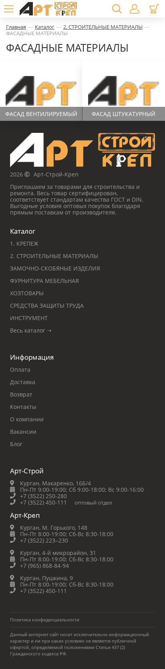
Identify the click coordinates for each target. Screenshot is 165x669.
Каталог (44, 26)
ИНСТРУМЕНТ (29, 318)
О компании (27, 419)
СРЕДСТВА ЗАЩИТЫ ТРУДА (47, 305)
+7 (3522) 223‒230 (44, 540)
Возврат (21, 394)
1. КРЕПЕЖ (24, 243)
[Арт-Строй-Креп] (82, 152)
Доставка (22, 382)
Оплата (20, 369)
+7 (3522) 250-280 (43, 496)
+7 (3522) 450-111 (43, 502)
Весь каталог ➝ (31, 330)
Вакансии (23, 431)
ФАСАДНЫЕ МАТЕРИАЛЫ (37, 33)
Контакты (23, 407)
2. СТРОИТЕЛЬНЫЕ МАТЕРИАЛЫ (103, 26)
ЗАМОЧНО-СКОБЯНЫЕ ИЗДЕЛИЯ (55, 268)
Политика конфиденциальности (44, 620)
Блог (16, 444)
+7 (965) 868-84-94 (44, 565)
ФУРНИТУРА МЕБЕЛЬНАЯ (44, 280)
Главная (16, 26)
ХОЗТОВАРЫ (27, 293)
